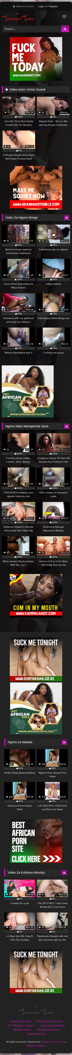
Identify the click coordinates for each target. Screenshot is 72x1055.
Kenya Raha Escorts (50, 1021)
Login (41, 6)
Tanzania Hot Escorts (53, 1041)
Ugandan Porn (36, 1033)
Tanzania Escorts (20, 1021)
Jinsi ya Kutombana (52, 1025)
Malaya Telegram (36, 1045)
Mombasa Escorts (48, 1029)
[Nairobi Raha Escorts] (36, 79)
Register (53, 6)
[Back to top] (61, 1044)
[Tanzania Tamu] (29, 17)
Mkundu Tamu (22, 1029)
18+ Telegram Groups (20, 1025)
